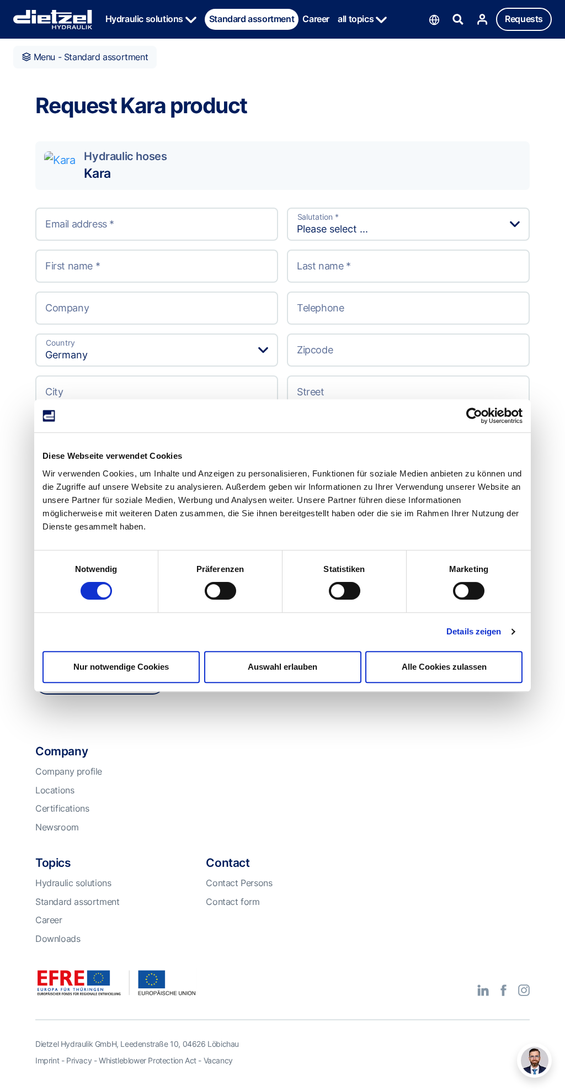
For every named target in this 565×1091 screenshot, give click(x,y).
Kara (97, 173)
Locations (54, 790)
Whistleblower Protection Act (147, 1060)
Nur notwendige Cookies (121, 666)
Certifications (62, 808)
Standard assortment (251, 18)
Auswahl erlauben (282, 666)
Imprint (47, 1060)
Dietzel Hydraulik (52, 19)
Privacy (79, 1060)
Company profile (68, 771)
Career (315, 18)
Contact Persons (239, 882)
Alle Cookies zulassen (444, 666)
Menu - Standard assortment (89, 56)
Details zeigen (473, 631)
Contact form (232, 901)
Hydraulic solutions (145, 18)
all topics (357, 18)
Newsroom (57, 827)
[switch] (220, 591)
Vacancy (218, 1060)
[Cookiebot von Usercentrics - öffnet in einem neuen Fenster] (474, 415)
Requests (524, 18)
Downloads (57, 938)
